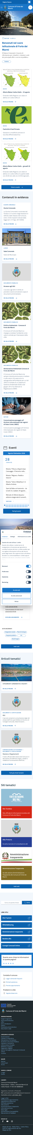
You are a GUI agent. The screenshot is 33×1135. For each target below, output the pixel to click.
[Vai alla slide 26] (20, 506)
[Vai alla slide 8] (15, 505)
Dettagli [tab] (12, 537)
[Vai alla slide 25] (18, 506)
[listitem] (16, 479)
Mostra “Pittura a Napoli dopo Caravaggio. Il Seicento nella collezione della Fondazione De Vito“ (16, 470)
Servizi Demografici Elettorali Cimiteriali (13, 1050)
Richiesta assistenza (7, 1103)
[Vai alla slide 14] (25, 505)
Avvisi (3, 1065)
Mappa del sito (6, 1127)
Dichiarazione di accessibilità (9, 1111)
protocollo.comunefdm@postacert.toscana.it (17, 1093)
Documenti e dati (6, 1029)
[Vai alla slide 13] (23, 505)
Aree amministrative (7, 1020)
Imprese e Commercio (7, 1043)
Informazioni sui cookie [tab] (24, 537)
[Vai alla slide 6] (12, 505)
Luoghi (3, 1072)
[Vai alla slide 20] (11, 506)
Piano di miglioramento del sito (11, 1128)
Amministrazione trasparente (10, 1106)
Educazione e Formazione (8, 1040)
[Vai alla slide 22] (14, 506)
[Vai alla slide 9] (17, 505)
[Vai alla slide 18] (7, 506)
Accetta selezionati (16, 596)
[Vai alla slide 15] (26, 505)
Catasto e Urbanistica (7, 1038)
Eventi (3, 1074)
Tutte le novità (15, 187)
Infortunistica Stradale (8, 1045)
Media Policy (16, 1127)
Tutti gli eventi (16, 511)
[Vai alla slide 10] (18, 505)
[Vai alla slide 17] (6, 506)
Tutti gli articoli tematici (16, 773)
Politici (3, 1025)
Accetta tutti (16, 590)
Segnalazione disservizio (8, 1101)
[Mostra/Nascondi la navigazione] (2, 7)
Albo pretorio (5, 1105)
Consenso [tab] (5, 537)
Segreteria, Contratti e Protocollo (11, 1091)
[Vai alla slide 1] (4, 505)
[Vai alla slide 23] (15, 506)
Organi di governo (6, 1019)
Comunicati (4, 1063)
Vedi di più (8, 501)
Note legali (4, 1110)
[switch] (28, 571)
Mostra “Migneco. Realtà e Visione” (14, 476)
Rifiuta (16, 601)
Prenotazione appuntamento (9, 1100)
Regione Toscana (7, 2)
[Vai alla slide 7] (14, 505)
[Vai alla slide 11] (20, 505)
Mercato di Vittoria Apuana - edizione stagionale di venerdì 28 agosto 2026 (16, 496)
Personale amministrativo (8, 1027)
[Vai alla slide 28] (23, 506)
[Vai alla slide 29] (25, 506)
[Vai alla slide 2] (6, 505)
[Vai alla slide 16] (28, 505)
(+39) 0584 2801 (17, 1095)
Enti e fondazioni (6, 1024)
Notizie (3, 1061)
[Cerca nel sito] (30, 7)
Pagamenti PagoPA (6, 1048)
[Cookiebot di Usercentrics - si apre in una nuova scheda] (23, 532)
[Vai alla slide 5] (11, 505)
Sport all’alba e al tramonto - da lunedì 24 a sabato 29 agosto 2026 (16, 489)
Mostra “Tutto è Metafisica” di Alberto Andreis (16, 483)
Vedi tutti (16, 646)
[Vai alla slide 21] (12, 506)
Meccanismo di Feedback (8, 1113)
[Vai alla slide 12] (22, 505)
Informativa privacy (7, 1108)
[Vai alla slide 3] (7, 505)
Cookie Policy (25, 1127)
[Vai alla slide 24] (17, 506)
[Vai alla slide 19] (9, 506)
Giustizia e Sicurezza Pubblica (10, 1042)
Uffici (2, 1022)
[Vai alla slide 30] (26, 506)
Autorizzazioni (5, 1037)
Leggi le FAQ (4, 1098)
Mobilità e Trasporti (7, 1047)
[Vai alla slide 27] (22, 506)
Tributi (3, 1052)
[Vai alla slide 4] (9, 505)
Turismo (3, 1053)
